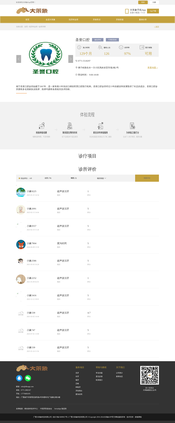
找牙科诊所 (73, 20)
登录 (143, 2)
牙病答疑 (120, 20)
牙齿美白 (79, 391)
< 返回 (156, 27)
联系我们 (99, 380)
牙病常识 (96, 20)
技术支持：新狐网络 (134, 417)
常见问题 (99, 373)
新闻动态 (119, 376)
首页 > (26, 27)
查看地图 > (153, 67)
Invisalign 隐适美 (60, 409)
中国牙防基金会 (46, 409)
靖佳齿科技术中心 (31, 409)
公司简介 (119, 373)
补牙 (77, 376)
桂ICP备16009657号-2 (61, 417)
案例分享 (143, 20)
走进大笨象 (50, 20)
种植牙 (78, 387)
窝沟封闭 (79, 394)
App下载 (153, 11)
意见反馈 (99, 376)
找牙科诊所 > (34, 27)
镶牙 (77, 380)
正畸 (77, 383)
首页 (27, 20)
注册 (154, 2)
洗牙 (77, 373)
